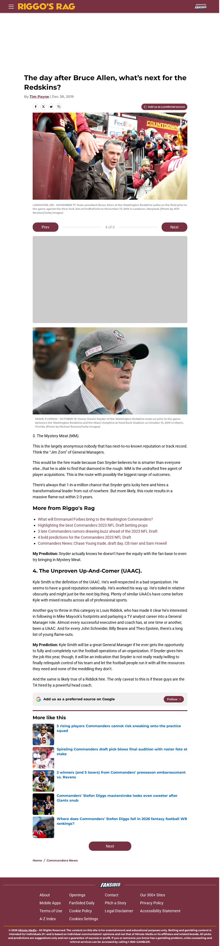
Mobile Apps (50, 903)
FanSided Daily (82, 903)
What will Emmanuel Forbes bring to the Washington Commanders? (95, 519)
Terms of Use (51, 911)
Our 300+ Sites (152, 895)
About (45, 895)
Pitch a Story (115, 903)
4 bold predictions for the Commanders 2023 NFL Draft (84, 537)
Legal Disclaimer (119, 911)
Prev (45, 227)
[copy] (59, 107)
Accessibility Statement (160, 911)
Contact (111, 895)
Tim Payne (39, 97)
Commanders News (62, 860)
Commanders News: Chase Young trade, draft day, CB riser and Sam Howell (102, 543)
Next (174, 227)
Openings (77, 895)
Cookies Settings (83, 919)
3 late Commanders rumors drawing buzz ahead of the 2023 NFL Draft (97, 531)
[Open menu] (11, 6)
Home (37, 860)
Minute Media (27, 930)
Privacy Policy (151, 903)
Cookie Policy (80, 911)
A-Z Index (48, 919)
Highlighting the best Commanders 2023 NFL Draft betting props (93, 525)
